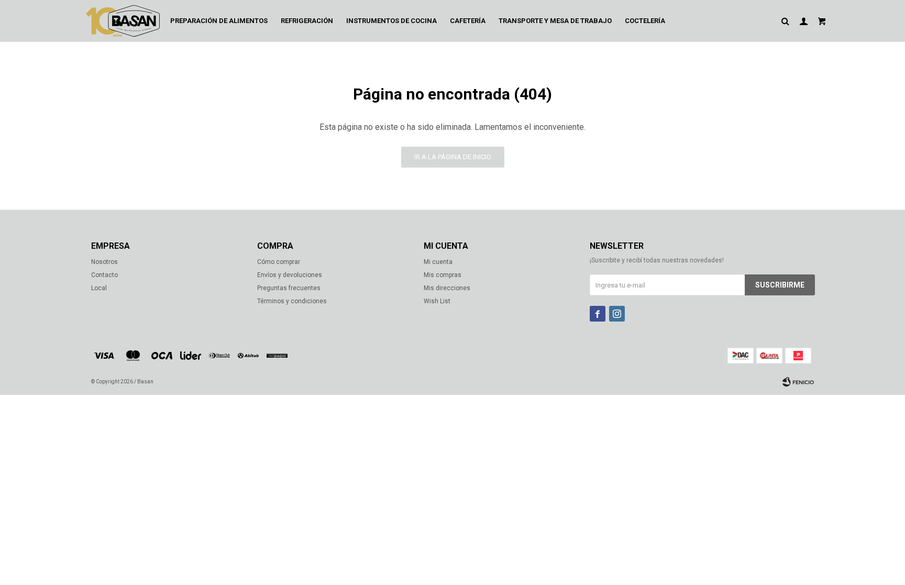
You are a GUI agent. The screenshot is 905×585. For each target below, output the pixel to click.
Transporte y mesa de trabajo (555, 21)
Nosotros (104, 262)
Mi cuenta (438, 262)
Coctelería (645, 21)
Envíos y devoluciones (289, 275)
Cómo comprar (278, 262)
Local (99, 288)
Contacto (104, 275)
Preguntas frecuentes (289, 288)
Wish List (437, 301)
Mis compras (442, 275)
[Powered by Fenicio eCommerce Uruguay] (798, 382)
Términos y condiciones (292, 301)
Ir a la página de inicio (452, 157)
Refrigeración (307, 21)
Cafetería (467, 21)
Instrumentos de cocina (391, 21)
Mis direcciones (447, 288)
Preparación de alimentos (219, 21)
